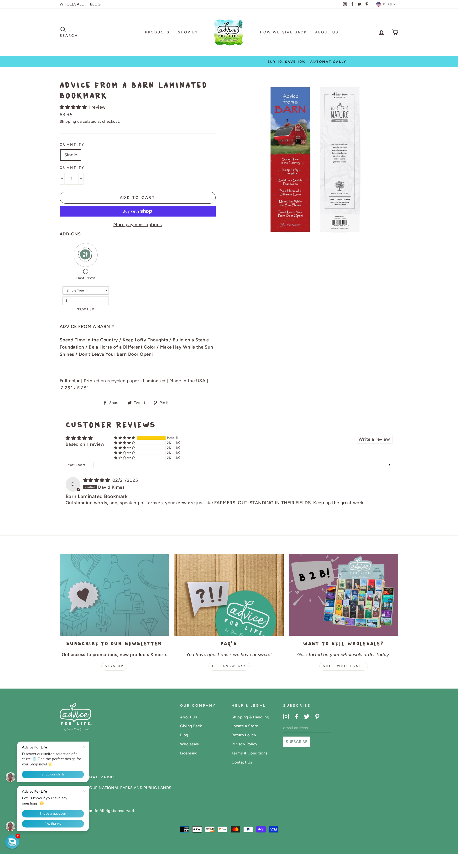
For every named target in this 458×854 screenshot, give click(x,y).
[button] (74, 107)
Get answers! (229, 666)
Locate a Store (245, 726)
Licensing (189, 753)
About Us (326, 32)
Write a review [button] (374, 439)
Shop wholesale (343, 666)
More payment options (137, 224)
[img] (97, 480)
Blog (184, 735)
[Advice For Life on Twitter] (307, 716)
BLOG (95, 4)
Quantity (72, 144)
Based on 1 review (85, 444)
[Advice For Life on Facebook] (296, 716)
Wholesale (189, 744)
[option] (229, 61)
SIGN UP (114, 666)
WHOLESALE (72, 4)
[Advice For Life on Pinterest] (317, 716)
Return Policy (244, 735)
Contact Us (242, 762)
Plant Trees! (85, 278)
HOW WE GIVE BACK (283, 32)
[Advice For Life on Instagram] (286, 716)
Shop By (188, 32)
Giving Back (191, 726)
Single (70, 155)
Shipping (68, 121)
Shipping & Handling (250, 717)
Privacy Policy (245, 744)
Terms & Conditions (250, 753)
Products (157, 32)
